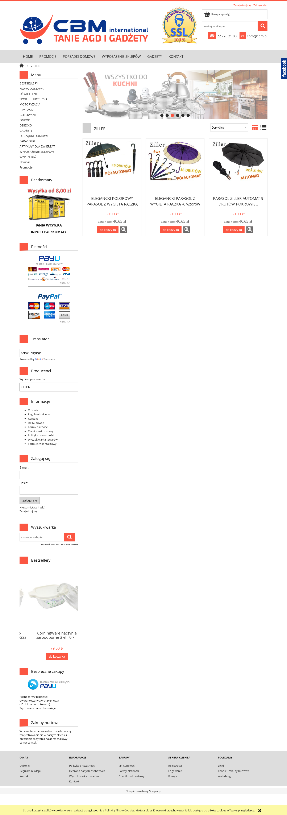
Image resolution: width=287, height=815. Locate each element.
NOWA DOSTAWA (31, 89)
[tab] (161, 115)
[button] (123, 229)
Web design (225, 776)
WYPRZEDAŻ (28, 157)
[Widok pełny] (263, 127)
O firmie (33, 410)
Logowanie (175, 771)
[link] (175, 94)
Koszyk (172, 776)
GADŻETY (26, 131)
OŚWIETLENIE (29, 94)
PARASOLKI (27, 141)
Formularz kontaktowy (42, 444)
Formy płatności (38, 427)
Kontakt (33, 418)
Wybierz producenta (32, 379)
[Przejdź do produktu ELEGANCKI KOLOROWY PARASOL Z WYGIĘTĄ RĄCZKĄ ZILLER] (112, 167)
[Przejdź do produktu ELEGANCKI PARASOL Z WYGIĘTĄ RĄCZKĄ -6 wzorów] (175, 167)
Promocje (26, 167)
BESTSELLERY (29, 83)
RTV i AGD (26, 110)
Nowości (25, 162)
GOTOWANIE (28, 115)
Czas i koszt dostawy (41, 431)
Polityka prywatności (41, 435)
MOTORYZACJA (30, 104)
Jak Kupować (36, 423)
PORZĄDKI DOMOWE (34, 136)
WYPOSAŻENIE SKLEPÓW (37, 152)
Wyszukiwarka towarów (43, 439)
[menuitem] (28, 56)
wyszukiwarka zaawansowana (59, 544)
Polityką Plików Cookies (119, 810)
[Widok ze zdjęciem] (255, 127)
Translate (49, 359)
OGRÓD (25, 120)
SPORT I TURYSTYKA (33, 99)
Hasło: (24, 483)
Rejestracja (175, 766)
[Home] (85, 28)
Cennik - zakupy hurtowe (233, 771)
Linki (221, 766)
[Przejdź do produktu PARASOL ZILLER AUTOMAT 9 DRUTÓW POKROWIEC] (238, 167)
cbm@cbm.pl (254, 36)
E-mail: (24, 467)
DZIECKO (26, 125)
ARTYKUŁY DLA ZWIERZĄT (37, 146)
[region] (175, 94)
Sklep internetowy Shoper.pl (143, 791)
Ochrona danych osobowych (87, 771)
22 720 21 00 (223, 36)
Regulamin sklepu (39, 414)
